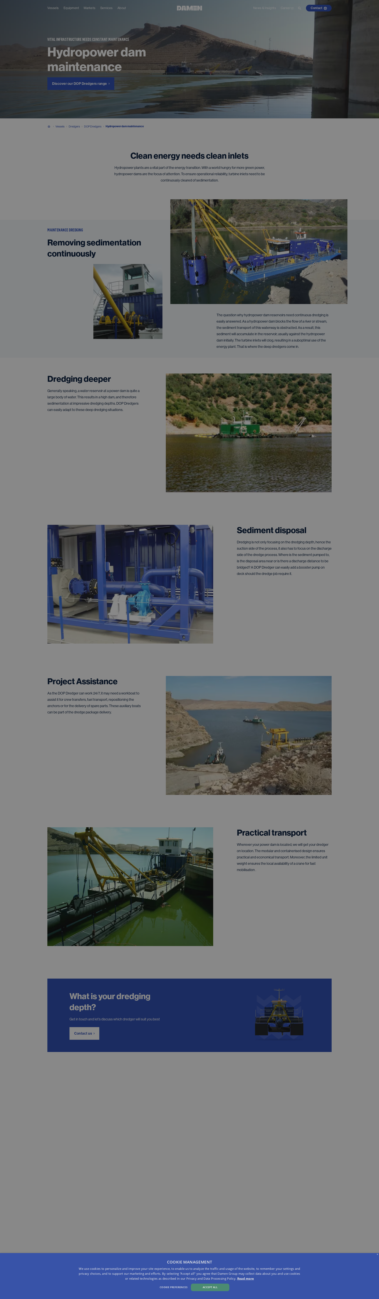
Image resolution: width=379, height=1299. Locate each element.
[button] (128, 1287)
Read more (245, 1278)
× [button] (377, 1254)
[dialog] (189, 1276)
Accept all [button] (210, 1287)
